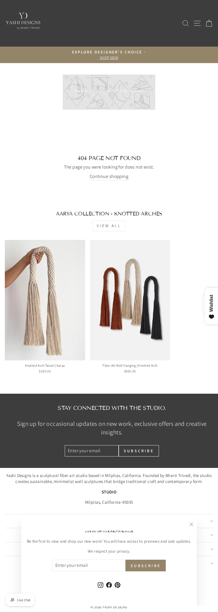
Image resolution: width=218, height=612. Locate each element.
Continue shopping (109, 176)
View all (109, 225)
